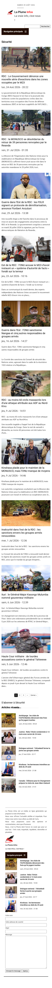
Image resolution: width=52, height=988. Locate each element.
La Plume (23, 12)
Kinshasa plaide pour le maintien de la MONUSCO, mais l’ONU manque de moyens (26, 469)
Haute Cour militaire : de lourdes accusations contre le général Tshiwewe (24, 658)
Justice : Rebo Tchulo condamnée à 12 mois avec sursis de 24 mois (31, 877)
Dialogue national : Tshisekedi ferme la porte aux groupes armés (32, 891)
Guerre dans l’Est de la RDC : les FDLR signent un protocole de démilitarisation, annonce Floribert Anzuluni (24, 205)
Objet (7, 928)
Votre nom (9, 915)
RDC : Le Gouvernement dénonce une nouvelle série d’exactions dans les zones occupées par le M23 (25, 79)
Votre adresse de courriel (14, 922)
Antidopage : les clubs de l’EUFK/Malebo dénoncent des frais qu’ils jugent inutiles (33, 718)
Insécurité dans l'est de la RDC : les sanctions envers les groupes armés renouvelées (22, 532)
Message (8, 935)
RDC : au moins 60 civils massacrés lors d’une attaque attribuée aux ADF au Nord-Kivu (25, 403)
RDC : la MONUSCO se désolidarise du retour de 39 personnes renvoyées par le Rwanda (24, 142)
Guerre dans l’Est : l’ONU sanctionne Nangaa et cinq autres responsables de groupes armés (23, 333)
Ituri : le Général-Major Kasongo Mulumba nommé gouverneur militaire (25, 596)
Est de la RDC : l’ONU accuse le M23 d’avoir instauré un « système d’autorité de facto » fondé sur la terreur (26, 268)
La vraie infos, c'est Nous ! (14, 849)
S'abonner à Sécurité (13, 702)
